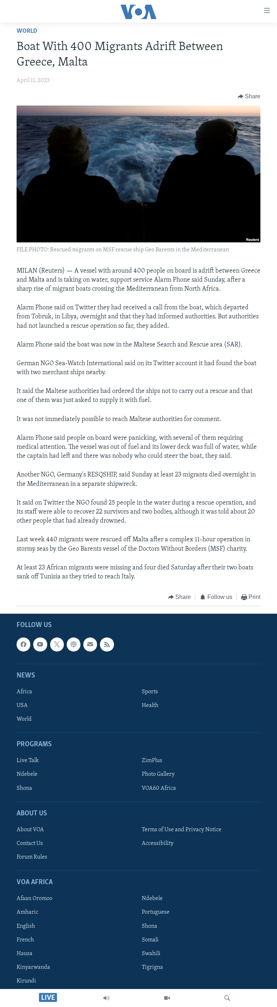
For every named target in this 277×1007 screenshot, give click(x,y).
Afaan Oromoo (34, 898)
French (25, 940)
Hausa (24, 953)
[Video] (167, 998)
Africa (24, 692)
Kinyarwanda (33, 967)
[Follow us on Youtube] (40, 644)
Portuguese (156, 912)
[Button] (249, 96)
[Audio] (106, 998)
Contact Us (30, 843)
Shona (24, 788)
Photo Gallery (158, 774)
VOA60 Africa (159, 788)
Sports (150, 692)
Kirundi (26, 981)
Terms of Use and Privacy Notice (181, 830)
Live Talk (28, 761)
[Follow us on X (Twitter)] (57, 644)
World (27, 31)
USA (22, 705)
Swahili (151, 953)
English (26, 926)
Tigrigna (152, 967)
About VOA (30, 830)
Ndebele (27, 774)
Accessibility (157, 843)
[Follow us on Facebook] (23, 644)
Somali (150, 940)
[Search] (227, 998)
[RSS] (107, 644)
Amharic (27, 912)
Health (150, 705)
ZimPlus (152, 761)
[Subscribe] (90, 644)
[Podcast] (73, 644)
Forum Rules (32, 857)
